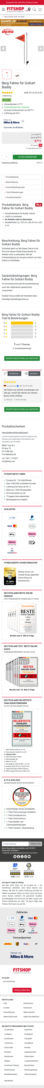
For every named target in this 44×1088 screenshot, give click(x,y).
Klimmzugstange (30, 1070)
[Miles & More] (22, 955)
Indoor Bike (8, 1048)
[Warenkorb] (40, 9)
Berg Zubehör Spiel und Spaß (14, 17)
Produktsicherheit (13, 197)
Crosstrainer (9, 1030)
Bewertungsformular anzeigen (22, 358)
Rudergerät (28, 1034)
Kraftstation (9, 1039)
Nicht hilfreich (21, 400)
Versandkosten (9, 1012)
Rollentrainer (29, 1056)
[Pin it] (38, 204)
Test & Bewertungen (14, 192)
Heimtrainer (8, 1056)
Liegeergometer (30, 1052)
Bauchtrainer (29, 1065)
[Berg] (8, 32)
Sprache (33, 373)
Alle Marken (8, 1081)
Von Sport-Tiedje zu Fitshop (13, 883)
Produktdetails (12, 177)
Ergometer (28, 1030)
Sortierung (13, 373)
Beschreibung (12, 182)
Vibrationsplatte (30, 1074)
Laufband (8, 1034)
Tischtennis (8, 1043)
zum (9, 981)
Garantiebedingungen (15, 187)
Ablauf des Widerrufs (31, 1017)
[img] (23, 121)
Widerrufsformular (10, 1017)
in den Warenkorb (27, 157)
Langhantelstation (31, 1061)
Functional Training (11, 1065)
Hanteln (27, 1048)
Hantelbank (28, 1043)
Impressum (27, 1008)
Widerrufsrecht (29, 1012)
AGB (5, 1003)
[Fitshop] (15, 9)
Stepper (7, 1061)
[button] (6, 74)
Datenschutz (28, 1003)
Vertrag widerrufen (22, 990)
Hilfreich (9, 400)
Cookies (6, 1008)
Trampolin (28, 1039)
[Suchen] (34, 9)
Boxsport (7, 1052)
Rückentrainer (9, 1070)
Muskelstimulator (10, 1074)
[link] (12, 518)
